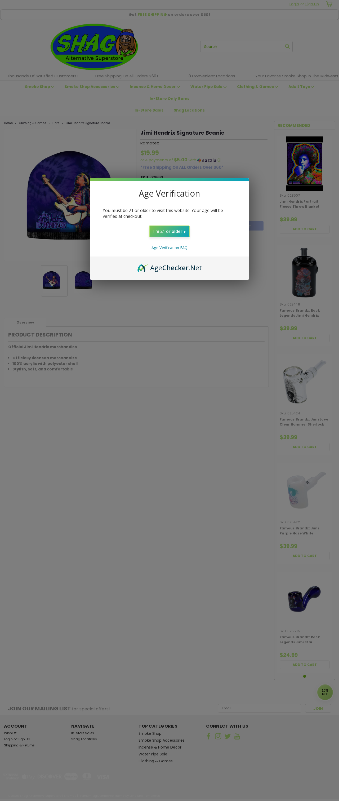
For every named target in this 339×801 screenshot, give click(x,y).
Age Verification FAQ (169, 247)
